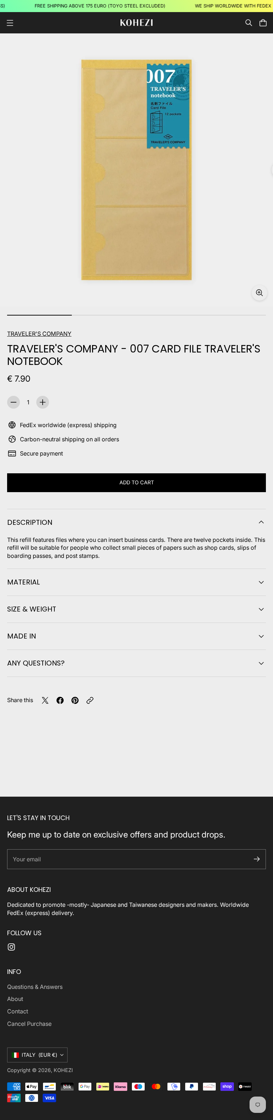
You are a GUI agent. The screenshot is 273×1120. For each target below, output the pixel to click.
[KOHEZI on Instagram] (11, 947)
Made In (21, 636)
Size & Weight (31, 609)
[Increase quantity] (42, 402)
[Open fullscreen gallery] (259, 293)
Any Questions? (36, 663)
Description (29, 522)
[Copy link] (90, 700)
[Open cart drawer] (263, 23)
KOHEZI (63, 1070)
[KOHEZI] (136, 22)
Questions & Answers (35, 986)
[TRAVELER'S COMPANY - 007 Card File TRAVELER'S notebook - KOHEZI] (136, 169)
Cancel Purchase (29, 1023)
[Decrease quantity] (13, 402)
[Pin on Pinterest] (75, 700)
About (15, 998)
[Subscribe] (257, 859)
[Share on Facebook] (60, 700)
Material (23, 582)
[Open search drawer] (249, 23)
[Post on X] (45, 700)
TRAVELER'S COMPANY (39, 333)
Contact (17, 1011)
